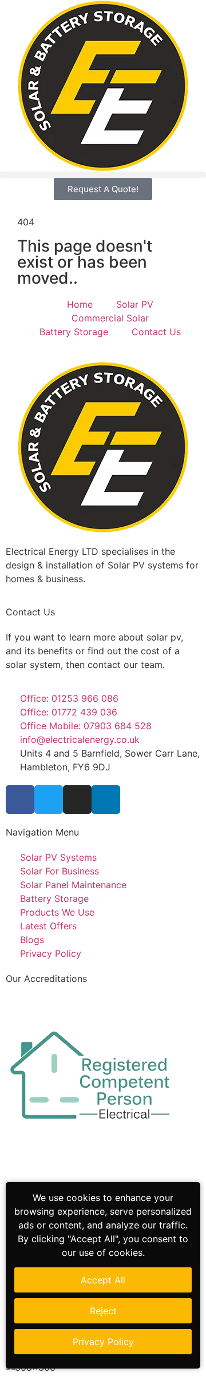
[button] (103, 175)
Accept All (103, 1280)
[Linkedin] (106, 799)
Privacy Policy (103, 1341)
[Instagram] (77, 799)
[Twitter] (48, 799)
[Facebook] (20, 799)
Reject (103, 1311)
